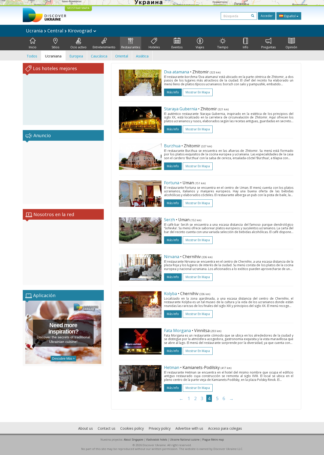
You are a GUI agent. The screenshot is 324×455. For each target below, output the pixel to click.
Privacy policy (160, 428)
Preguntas (268, 47)
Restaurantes (130, 47)
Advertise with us (189, 428)
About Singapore (133, 439)
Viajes (200, 47)
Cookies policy (132, 428)
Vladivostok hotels (156, 439)
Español (290, 16)
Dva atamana (176, 72)
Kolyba (170, 293)
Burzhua (172, 146)
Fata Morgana (177, 330)
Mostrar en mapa (198, 92)
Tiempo (222, 47)
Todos (32, 56)
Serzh (169, 219)
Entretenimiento (104, 47)
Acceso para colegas (225, 428)
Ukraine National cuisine (184, 439)
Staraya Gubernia (180, 109)
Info (245, 47)
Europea (76, 56)
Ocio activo (78, 47)
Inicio (32, 47)
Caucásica (99, 56)
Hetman (171, 367)
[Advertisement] (63, 172)
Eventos (177, 47)
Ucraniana (53, 56)
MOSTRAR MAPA (78, 8)
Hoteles (154, 47)
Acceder (267, 16)
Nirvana (171, 256)
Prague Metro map (213, 439)
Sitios (55, 47)
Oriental (121, 56)
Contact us (106, 428)
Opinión (291, 47)
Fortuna (171, 182)
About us (85, 428)
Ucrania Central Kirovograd (59, 31)
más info (173, 92)
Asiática (142, 56)
